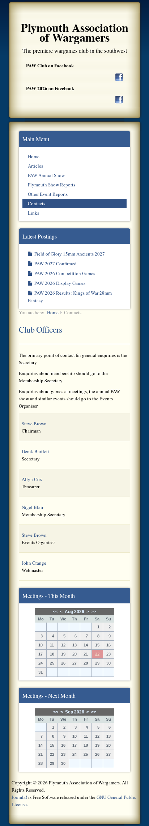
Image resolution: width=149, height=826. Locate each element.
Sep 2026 (74, 712)
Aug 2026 (74, 611)
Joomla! (19, 797)
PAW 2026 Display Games (59, 283)
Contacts (36, 203)
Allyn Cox (32, 479)
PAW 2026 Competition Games (64, 273)
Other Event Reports (48, 194)
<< (55, 611)
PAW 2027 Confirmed (55, 263)
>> (93, 611)
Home (33, 156)
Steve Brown (34, 423)
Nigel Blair (32, 507)
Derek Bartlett (35, 451)
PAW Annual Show (46, 175)
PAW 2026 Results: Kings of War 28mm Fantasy (70, 297)
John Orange (34, 563)
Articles (35, 166)
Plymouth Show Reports (51, 184)
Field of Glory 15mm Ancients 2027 (69, 253)
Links (33, 213)
